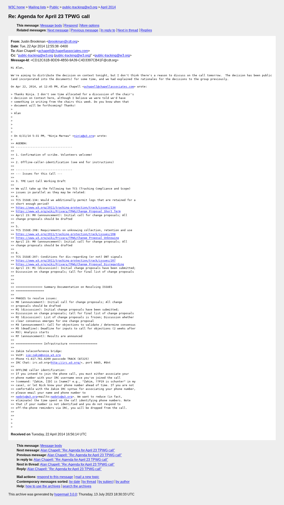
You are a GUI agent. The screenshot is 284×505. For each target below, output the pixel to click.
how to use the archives (43, 486)
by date (74, 481)
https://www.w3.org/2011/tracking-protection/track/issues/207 (66, 260)
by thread (89, 481)
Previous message (84, 30)
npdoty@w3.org (26, 396)
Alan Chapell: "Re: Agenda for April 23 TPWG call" (78, 450)
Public (54, 7)
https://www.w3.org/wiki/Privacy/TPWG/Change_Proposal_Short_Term (68, 211)
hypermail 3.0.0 (65, 494)
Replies (146, 30)
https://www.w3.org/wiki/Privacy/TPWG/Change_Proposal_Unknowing (67, 237)
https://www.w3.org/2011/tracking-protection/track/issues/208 (66, 234)
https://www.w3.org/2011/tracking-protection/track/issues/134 (66, 207)
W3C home (16, 7)
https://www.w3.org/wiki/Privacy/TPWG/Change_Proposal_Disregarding (70, 264)
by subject (106, 481)
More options (89, 25)
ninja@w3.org (84, 135)
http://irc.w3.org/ (66, 362)
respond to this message (55, 477)
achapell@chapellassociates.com (63, 51)
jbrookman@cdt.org (62, 41)
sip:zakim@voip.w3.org (43, 355)
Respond (71, 25)
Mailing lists (37, 7)
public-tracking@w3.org (79, 7)
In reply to (108, 30)
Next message (58, 30)
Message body (51, 25)
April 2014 (108, 7)
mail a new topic (87, 477)
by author (123, 481)
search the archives (77, 486)
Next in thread (127, 30)
